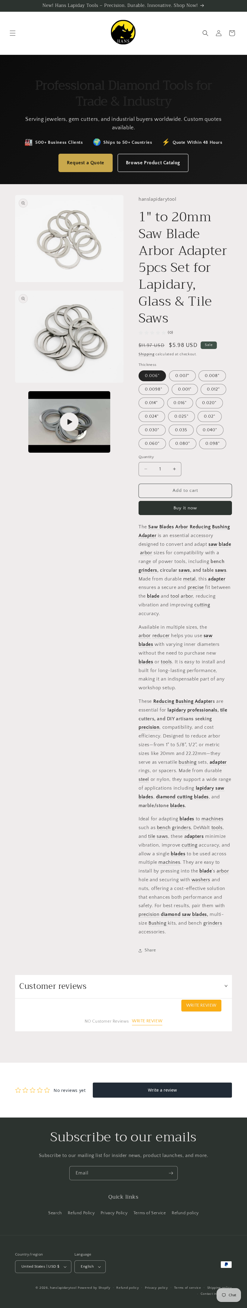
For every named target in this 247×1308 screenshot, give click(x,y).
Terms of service (187, 1288)
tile (223, 710)
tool (174, 596)
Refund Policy (81, 1213)
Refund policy (185, 1213)
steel (144, 779)
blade (225, 544)
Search (55, 1213)
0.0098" (153, 389)
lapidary (176, 710)
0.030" (152, 430)
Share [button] (150, 950)
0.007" (182, 375)
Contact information (216, 1294)
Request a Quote (85, 162)
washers (201, 879)
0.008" (212, 375)
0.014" (151, 403)
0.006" (152, 375)
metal (189, 579)
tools (166, 662)
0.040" (210, 430)
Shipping (147, 354)
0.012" (213, 389)
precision (149, 727)
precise (196, 587)
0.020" (209, 403)
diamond (166, 797)
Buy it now (185, 508)
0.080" (182, 443)
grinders (148, 570)
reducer (161, 635)
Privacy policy (156, 1288)
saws (184, 570)
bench (164, 827)
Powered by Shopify (94, 1288)
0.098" (212, 443)
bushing (187, 762)
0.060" (152, 443)
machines (212, 819)
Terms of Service (149, 1213)
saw (212, 544)
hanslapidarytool (63, 1288)
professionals (202, 710)
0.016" (180, 403)
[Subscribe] (170, 1173)
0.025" (181, 416)
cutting (202, 605)
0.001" (185, 389)
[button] (12, 33)
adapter (216, 579)
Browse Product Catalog (153, 162)
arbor (146, 552)
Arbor (181, 527)
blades (146, 662)
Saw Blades (161, 527)
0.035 (181, 430)
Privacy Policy (114, 1213)
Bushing (158, 923)
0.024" (152, 416)
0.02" (209, 416)
